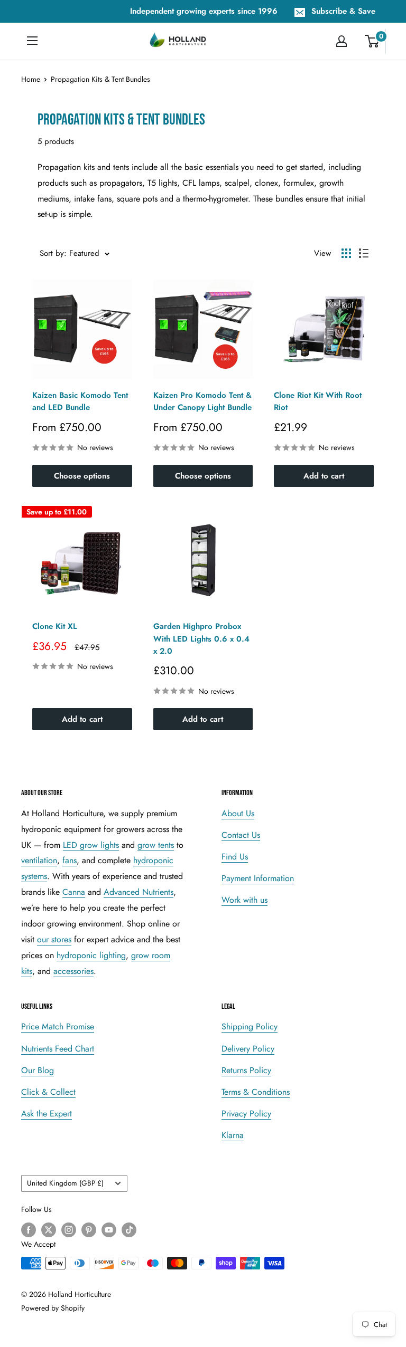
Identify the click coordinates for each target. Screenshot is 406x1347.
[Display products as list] (363, 253)
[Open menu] (32, 41)
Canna (73, 892)
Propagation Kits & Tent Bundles (100, 79)
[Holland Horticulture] (178, 41)
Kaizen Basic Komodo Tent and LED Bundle (80, 401)
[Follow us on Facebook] (28, 1229)
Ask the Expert (46, 1113)
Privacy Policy (246, 1113)
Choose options (82, 476)
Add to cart (323, 476)
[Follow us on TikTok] (129, 1229)
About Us (238, 813)
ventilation (39, 860)
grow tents (155, 845)
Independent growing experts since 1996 (204, 11)
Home (30, 79)
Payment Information (258, 878)
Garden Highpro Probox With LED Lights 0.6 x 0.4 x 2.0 (201, 638)
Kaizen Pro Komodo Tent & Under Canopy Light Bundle (202, 401)
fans (69, 860)
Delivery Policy (248, 1049)
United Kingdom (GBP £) (65, 1183)
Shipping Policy (250, 1026)
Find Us (235, 857)
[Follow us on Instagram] (68, 1229)
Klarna (233, 1135)
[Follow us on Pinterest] (88, 1229)
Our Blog (37, 1070)
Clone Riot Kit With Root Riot (318, 401)
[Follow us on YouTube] (109, 1229)
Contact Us (241, 835)
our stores (54, 939)
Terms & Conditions (256, 1092)
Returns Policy (246, 1070)
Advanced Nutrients (138, 892)
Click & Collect (48, 1092)
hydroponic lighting (91, 955)
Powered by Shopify (53, 1308)
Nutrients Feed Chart (57, 1049)
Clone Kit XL (54, 626)
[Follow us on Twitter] (48, 1229)
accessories (73, 971)
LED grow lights (91, 845)
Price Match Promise (57, 1026)
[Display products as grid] (346, 253)
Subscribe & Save (343, 11)
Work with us (244, 900)
